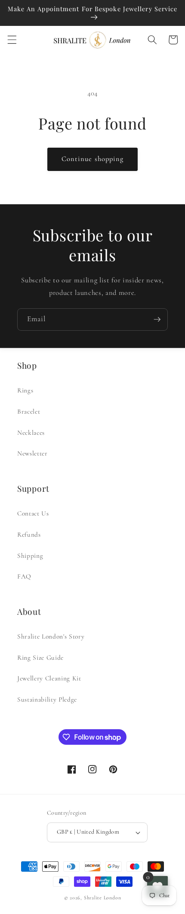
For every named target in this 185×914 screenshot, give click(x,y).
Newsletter (32, 453)
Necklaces (31, 432)
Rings (25, 390)
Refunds (29, 534)
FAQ (24, 576)
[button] (11, 39)
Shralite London (102, 898)
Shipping (30, 556)
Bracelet (28, 411)
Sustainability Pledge (47, 699)
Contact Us (33, 513)
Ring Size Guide (40, 657)
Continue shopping (93, 159)
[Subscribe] (157, 319)
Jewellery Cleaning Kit (49, 678)
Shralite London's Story (50, 636)
